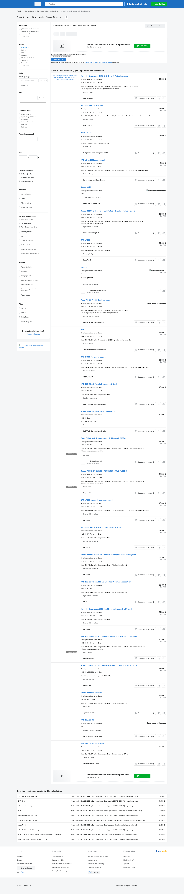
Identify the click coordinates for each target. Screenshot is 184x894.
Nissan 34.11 (86, 187)
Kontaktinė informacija (24, 863)
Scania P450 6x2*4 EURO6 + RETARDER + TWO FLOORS (104, 471)
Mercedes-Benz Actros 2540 (92, 105)
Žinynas (19, 860)
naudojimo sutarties (105, 62)
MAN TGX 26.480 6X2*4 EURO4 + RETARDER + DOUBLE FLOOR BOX (109, 636)
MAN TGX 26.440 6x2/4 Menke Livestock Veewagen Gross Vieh (106, 582)
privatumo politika (91, 62)
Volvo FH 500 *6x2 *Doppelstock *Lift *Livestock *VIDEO (103, 438)
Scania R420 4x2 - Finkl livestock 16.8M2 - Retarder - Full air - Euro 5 (108, 211)
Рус (22, 872)
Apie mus (20, 856)
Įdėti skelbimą (142, 46)
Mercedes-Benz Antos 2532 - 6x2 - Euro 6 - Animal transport (104, 76)
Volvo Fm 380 (86, 133)
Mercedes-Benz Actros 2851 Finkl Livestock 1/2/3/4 (101, 527)
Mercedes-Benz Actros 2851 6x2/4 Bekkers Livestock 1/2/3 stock (106, 609)
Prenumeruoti (58, 59)
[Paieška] (47, 4)
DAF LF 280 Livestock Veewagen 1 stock (97, 500)
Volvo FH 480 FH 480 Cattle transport (95, 300)
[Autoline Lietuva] (24, 4)
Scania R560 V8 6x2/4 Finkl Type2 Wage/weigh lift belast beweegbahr (108, 555)
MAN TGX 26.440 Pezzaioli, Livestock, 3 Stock (99, 384)
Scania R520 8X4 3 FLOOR (91, 693)
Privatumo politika (58, 860)
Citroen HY (85, 267)
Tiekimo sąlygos (57, 856)
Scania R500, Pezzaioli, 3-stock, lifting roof (98, 411)
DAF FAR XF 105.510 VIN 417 (92, 743)
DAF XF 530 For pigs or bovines (93, 357)
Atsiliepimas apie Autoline (60, 867)
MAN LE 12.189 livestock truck (93, 160)
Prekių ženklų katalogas (60, 871)
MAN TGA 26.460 (87, 720)
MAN (83, 329)
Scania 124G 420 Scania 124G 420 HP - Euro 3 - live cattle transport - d (109, 665)
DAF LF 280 (85, 240)
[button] (159, 98)
